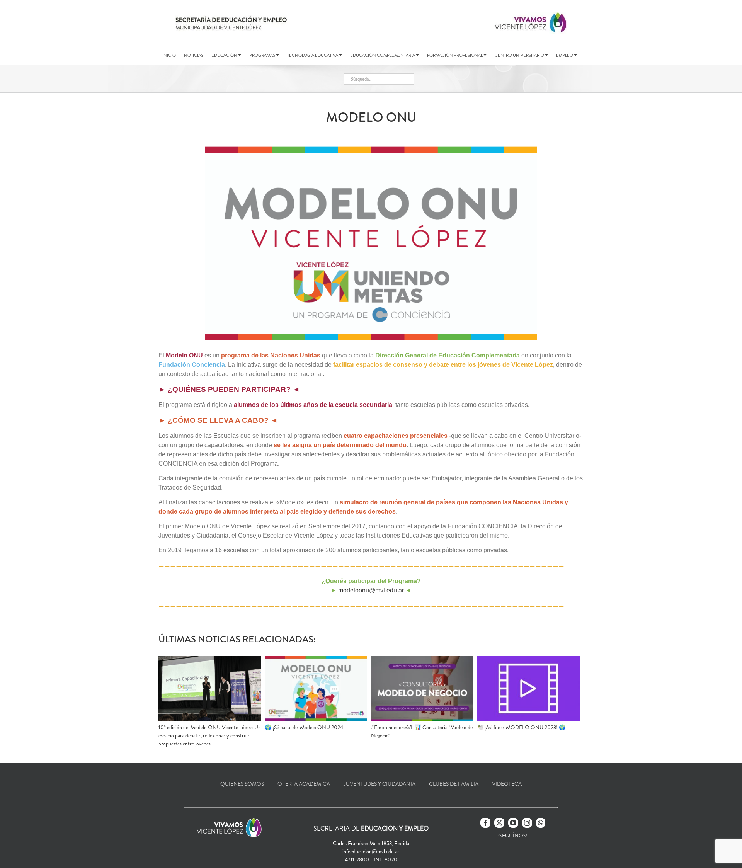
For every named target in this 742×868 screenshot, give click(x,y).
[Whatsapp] (540, 823)
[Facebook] (485, 823)
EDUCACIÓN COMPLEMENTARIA (383, 55)
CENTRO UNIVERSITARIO (520, 55)
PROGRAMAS (262, 55)
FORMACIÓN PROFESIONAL (455, 55)
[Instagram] (527, 823)
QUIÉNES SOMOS (242, 784)
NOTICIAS (193, 55)
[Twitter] (499, 823)
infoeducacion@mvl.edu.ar (370, 851)
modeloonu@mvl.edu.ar (371, 590)
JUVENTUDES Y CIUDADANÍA (379, 784)
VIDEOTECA (507, 784)
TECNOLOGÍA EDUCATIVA (313, 55)
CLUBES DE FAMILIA (453, 784)
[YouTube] (513, 823)
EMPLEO (565, 55)
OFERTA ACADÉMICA (303, 784)
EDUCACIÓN (224, 55)
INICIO (169, 55)
